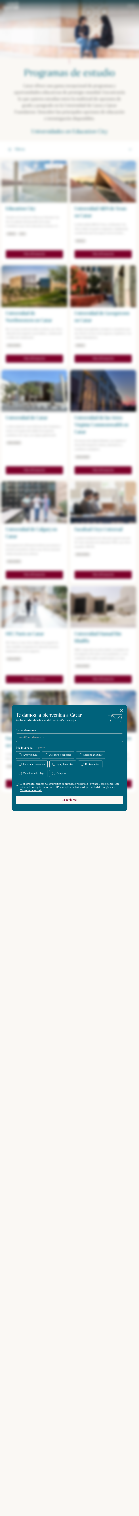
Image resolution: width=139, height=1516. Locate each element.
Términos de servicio (31, 790)
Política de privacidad (64, 784)
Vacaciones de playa (34, 773)
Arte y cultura (30, 755)
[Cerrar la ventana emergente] (122, 710)
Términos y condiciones (101, 784)
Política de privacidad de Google (92, 787)
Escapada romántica (34, 764)
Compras (61, 773)
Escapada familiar (92, 755)
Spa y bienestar (65, 764)
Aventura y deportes (60, 755)
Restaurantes (92, 764)
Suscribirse (69, 800)
